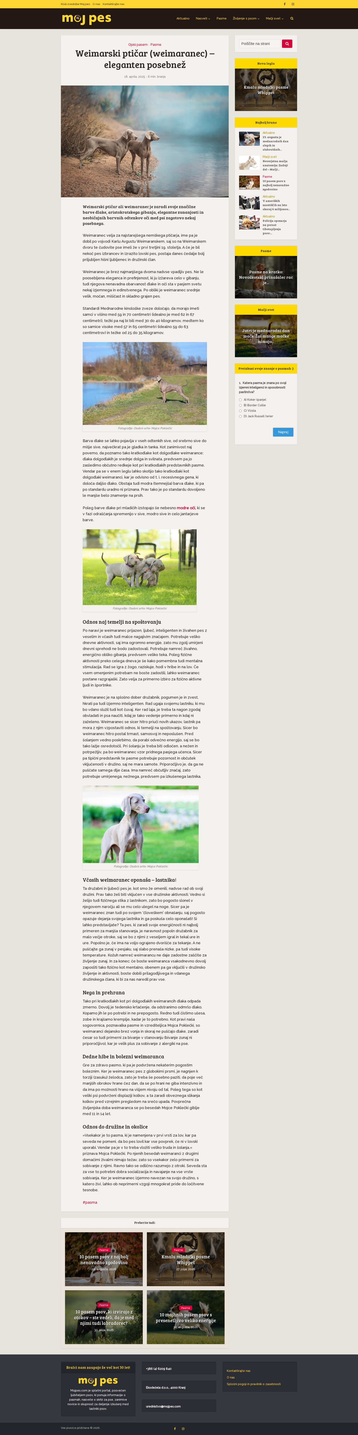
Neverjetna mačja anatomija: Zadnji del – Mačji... (275, 165)
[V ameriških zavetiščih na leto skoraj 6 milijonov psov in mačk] (251, 202)
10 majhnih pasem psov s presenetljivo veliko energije (186, 1317)
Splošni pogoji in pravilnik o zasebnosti (254, 1384)
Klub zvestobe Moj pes (75, 4)
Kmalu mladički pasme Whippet (186, 1259)
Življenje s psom (244, 18)
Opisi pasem (138, 45)
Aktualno (183, 18)
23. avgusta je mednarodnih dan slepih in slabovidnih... (275, 143)
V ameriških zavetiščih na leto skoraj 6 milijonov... (276, 205)
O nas (96, 4)
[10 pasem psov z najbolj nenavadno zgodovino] (251, 183)
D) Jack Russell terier (258, 416)
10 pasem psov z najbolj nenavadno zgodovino (103, 1259)
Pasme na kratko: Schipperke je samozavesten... (266, 277)
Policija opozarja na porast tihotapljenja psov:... (275, 227)
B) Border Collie (255, 405)
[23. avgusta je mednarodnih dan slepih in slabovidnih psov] (251, 139)
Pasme (221, 18)
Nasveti (201, 18)
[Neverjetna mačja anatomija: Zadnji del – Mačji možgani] (251, 163)
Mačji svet (273, 18)
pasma (91, 1202)
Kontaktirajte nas (113, 4)
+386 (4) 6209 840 (159, 1368)
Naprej (283, 432)
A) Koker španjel (255, 399)
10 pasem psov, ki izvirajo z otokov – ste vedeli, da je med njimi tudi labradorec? (104, 1317)
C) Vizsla (250, 410)
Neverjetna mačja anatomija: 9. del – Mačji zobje (266, 336)
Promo (193, 1250)
